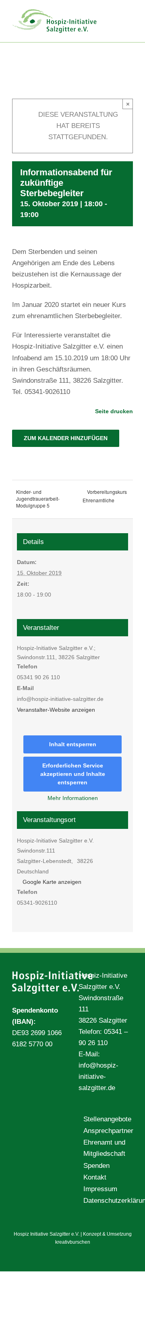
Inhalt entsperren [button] (72, 744)
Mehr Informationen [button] (73, 798)
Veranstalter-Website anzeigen (56, 710)
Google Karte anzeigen (52, 882)
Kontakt (94, 1177)
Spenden (96, 1165)
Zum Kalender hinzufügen (66, 438)
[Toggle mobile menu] (129, 12)
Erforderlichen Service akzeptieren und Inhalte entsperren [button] (72, 774)
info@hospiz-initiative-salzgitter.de (98, 1077)
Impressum (100, 1189)
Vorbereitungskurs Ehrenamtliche (105, 496)
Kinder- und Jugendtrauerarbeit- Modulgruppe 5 (38, 498)
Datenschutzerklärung (106, 1200)
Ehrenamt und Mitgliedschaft (104, 1148)
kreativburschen (72, 1242)
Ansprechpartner (106, 1131)
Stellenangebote (106, 1119)
